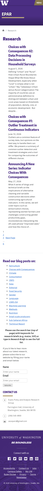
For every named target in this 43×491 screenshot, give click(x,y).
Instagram (21, 458)
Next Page (10, 237)
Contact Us (24, 468)
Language (13, 298)
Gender (12, 294)
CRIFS (11, 280)
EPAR (3, 30)
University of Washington (5, 2)
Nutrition (13, 313)
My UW (28, 471)
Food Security (15, 291)
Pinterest (37, 458)
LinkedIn (32, 458)
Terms (33, 474)
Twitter (15, 458)
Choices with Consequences (22, 269)
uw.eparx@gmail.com (17, 421)
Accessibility (9, 468)
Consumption (15, 276)
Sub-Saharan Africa (18, 320)
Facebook (10, 458)
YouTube (26, 458)
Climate (12, 273)
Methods (13, 309)
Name (6, 366)
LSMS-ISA (13, 302)
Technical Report (17, 323)
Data (11, 284)
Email (5, 375)
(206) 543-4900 (14, 415)
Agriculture (14, 265)
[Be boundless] (21, 442)
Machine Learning (17, 305)
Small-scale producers (19, 316)
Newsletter (21, 477)
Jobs (34, 468)
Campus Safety (15, 471)
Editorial (13, 287)
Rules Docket (10, 474)
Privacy (23, 474)
